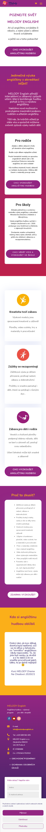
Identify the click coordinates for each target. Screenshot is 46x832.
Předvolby (23, 826)
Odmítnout (23, 819)
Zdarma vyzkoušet (23, 594)
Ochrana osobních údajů (23, 766)
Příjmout (23, 813)
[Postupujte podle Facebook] (9, 718)
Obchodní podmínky (23, 758)
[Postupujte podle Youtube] (14, 718)
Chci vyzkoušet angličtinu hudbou (23, 51)
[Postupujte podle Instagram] (19, 718)
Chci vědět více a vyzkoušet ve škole (23, 253)
